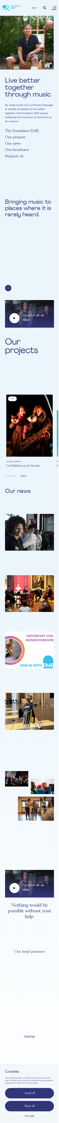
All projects (16, 380)
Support (29, 1059)
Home (29, 1036)
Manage (29, 1115)
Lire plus (33, 1083)
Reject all (29, 1106)
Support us (14, 156)
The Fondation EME (22, 131)
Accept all (29, 1093)
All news (14, 756)
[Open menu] (53, 7)
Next (23, 475)
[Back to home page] (11, 8)
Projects (29, 1048)
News (29, 1053)
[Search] (44, 8)
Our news (13, 143)
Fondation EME (29, 1042)
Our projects (15, 137)
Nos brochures (17, 150)
